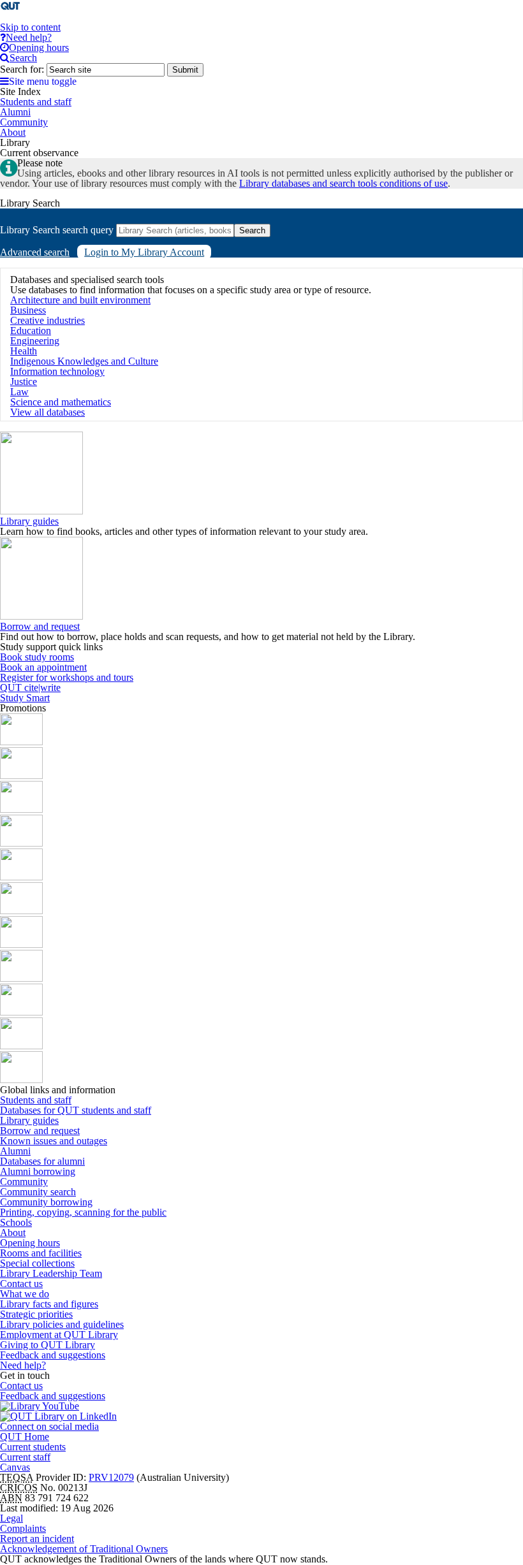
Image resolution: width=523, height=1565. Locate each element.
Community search (38, 1191)
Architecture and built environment (80, 300)
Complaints (23, 1528)
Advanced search (35, 252)
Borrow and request (40, 626)
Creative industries (47, 320)
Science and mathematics (60, 402)
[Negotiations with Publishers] (21, 1045)
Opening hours (30, 1242)
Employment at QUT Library (59, 1334)
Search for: (22, 69)
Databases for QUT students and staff (75, 1110)
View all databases (47, 412)
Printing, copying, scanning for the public (83, 1212)
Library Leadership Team (51, 1273)
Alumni (15, 1151)
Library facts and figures (49, 1304)
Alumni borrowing (37, 1171)
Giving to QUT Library (47, 1344)
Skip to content (30, 27)
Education (30, 330)
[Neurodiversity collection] (21, 1079)
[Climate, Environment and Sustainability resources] (21, 843)
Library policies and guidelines (62, 1324)
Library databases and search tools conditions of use (343, 183)
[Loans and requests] (21, 944)
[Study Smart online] (21, 1012)
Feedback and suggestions (52, 1355)
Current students (33, 1446)
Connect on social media (49, 1426)
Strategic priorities (36, 1314)
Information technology (57, 371)
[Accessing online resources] (21, 978)
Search (252, 230)
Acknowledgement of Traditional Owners (84, 1548)
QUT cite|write (30, 687)
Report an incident (37, 1538)
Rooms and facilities (41, 1253)
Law (19, 391)
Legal (11, 1518)
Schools (16, 1222)
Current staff (25, 1457)
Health (23, 351)
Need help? (23, 1365)
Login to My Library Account (144, 252)
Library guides (29, 521)
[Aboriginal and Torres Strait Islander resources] (21, 741)
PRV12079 (111, 1477)
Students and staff (35, 1100)
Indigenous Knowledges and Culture (84, 361)
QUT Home (24, 1436)
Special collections (37, 1263)
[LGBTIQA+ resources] (21, 876)
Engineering (34, 340)
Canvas (15, 1467)
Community (24, 1181)
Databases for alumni (42, 1161)
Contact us (21, 1283)
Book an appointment (43, 667)
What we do (24, 1293)
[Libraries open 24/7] (21, 910)
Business (28, 310)
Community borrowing (46, 1202)
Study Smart (25, 697)
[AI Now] (21, 775)
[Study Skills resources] (21, 809)
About (13, 1232)
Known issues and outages (53, 1140)
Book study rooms (37, 656)
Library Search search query (57, 229)
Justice (23, 381)
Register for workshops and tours (66, 677)
